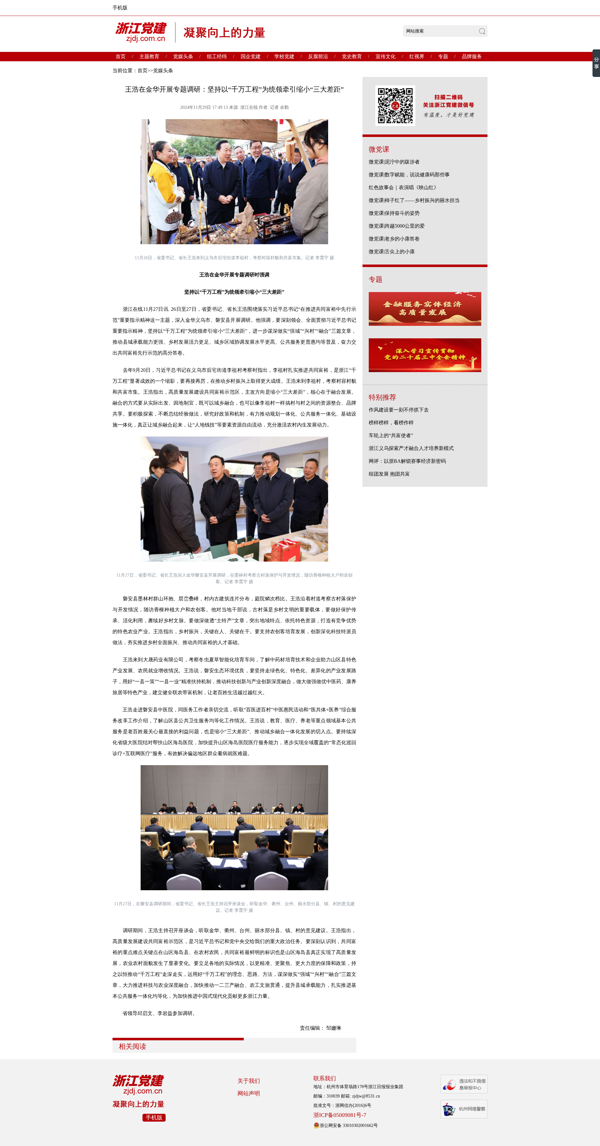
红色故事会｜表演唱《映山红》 (404, 187)
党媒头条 (183, 56)
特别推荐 (382, 397)
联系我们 (324, 1078)
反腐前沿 (318, 56)
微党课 (379, 149)
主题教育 (149, 56)
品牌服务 (472, 56)
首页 (121, 56)
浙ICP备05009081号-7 (339, 1115)
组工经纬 (217, 56)
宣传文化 (386, 56)
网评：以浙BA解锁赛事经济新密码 (407, 461)
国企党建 (251, 56)
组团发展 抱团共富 (389, 474)
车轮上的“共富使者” (391, 435)
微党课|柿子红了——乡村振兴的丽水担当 (414, 200)
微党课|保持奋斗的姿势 (394, 213)
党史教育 (352, 56)
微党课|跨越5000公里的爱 (397, 226)
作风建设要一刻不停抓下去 (399, 409)
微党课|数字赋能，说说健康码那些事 (409, 174)
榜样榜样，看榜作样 (391, 422)
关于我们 (249, 1081)
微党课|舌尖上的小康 (392, 251)
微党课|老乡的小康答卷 (394, 238)
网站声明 (249, 1093)
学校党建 (284, 56)
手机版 (120, 7)
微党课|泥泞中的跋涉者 (394, 161)
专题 (443, 56)
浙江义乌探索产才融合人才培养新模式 (411, 448)
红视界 (416, 56)
